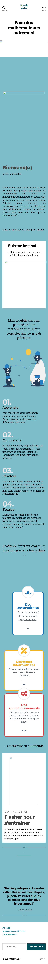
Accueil (6, 927)
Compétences (9, 934)
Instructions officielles (13, 931)
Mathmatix (15, 959)
